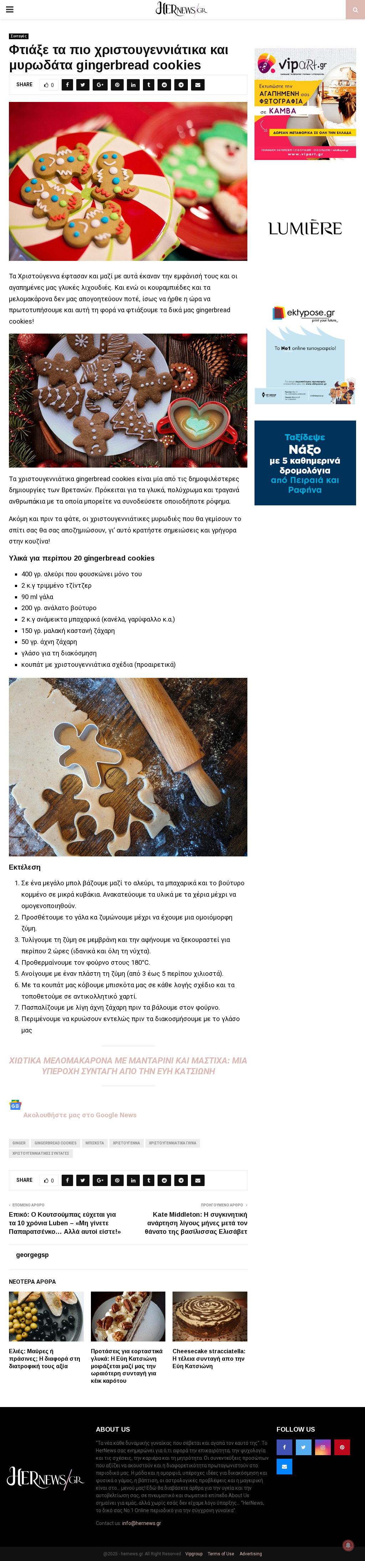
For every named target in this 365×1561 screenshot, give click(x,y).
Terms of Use (220, 1553)
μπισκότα (95, 1143)
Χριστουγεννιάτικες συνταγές (40, 1153)
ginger (19, 1143)
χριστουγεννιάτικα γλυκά (172, 1143)
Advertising (250, 1553)
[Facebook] (284, 1447)
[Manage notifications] (348, 1545)
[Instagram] (323, 1447)
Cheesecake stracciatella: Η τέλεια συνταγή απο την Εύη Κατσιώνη (209, 1358)
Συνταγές (19, 36)
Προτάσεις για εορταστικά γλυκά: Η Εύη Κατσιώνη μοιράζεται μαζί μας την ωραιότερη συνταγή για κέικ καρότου (127, 1366)
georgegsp (32, 1254)
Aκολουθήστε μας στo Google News (79, 1115)
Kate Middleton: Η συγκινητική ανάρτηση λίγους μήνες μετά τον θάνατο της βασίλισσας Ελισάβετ (196, 1223)
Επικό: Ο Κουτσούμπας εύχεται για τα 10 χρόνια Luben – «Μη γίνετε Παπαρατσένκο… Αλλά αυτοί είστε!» (65, 1223)
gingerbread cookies (56, 1143)
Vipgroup (193, 1553)
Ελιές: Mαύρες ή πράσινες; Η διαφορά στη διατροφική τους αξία (44, 1358)
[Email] (284, 1466)
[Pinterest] (342, 1447)
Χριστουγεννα (126, 1143)
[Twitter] (304, 1447)
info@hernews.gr (141, 1523)
